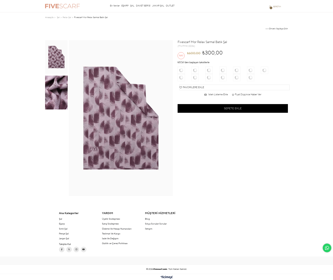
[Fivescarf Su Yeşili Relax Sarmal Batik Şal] (198, 77)
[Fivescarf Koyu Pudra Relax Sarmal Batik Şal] (226, 70)
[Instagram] (76, 249)
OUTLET (170, 5)
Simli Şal (63, 228)
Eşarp (62, 223)
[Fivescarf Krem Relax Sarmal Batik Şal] (212, 77)
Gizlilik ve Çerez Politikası (115, 243)
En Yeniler (115, 5)
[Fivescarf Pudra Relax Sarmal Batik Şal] (240, 70)
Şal (60, 219)
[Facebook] (62, 249)
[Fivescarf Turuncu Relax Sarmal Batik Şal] (226, 77)
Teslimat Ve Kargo (111, 233)
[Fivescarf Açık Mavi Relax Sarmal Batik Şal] (184, 77)
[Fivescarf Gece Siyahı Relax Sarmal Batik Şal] (254, 77)
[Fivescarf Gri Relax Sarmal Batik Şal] (240, 77)
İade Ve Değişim (110, 238)
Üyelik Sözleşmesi (111, 219)
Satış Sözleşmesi (110, 223)
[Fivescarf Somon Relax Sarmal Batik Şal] (198, 70)
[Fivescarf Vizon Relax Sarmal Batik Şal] (184, 70)
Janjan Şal (64, 238)
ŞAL (132, 5)
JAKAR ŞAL (158, 5)
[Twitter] (69, 249)
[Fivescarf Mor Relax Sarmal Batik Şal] (254, 70)
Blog (147, 219)
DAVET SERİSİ (143, 5)
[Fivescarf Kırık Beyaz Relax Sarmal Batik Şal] (268, 70)
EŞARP (125, 5)
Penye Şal (64, 233)
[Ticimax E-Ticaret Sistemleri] (166, 277)
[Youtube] (83, 249)
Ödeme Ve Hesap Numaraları (117, 228)
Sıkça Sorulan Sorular (156, 223)
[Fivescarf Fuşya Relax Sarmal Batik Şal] (212, 70)
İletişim (148, 228)
